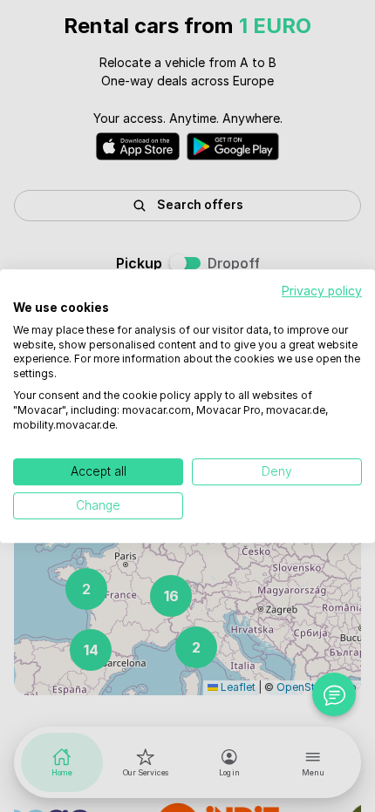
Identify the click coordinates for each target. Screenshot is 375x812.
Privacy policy (322, 291)
